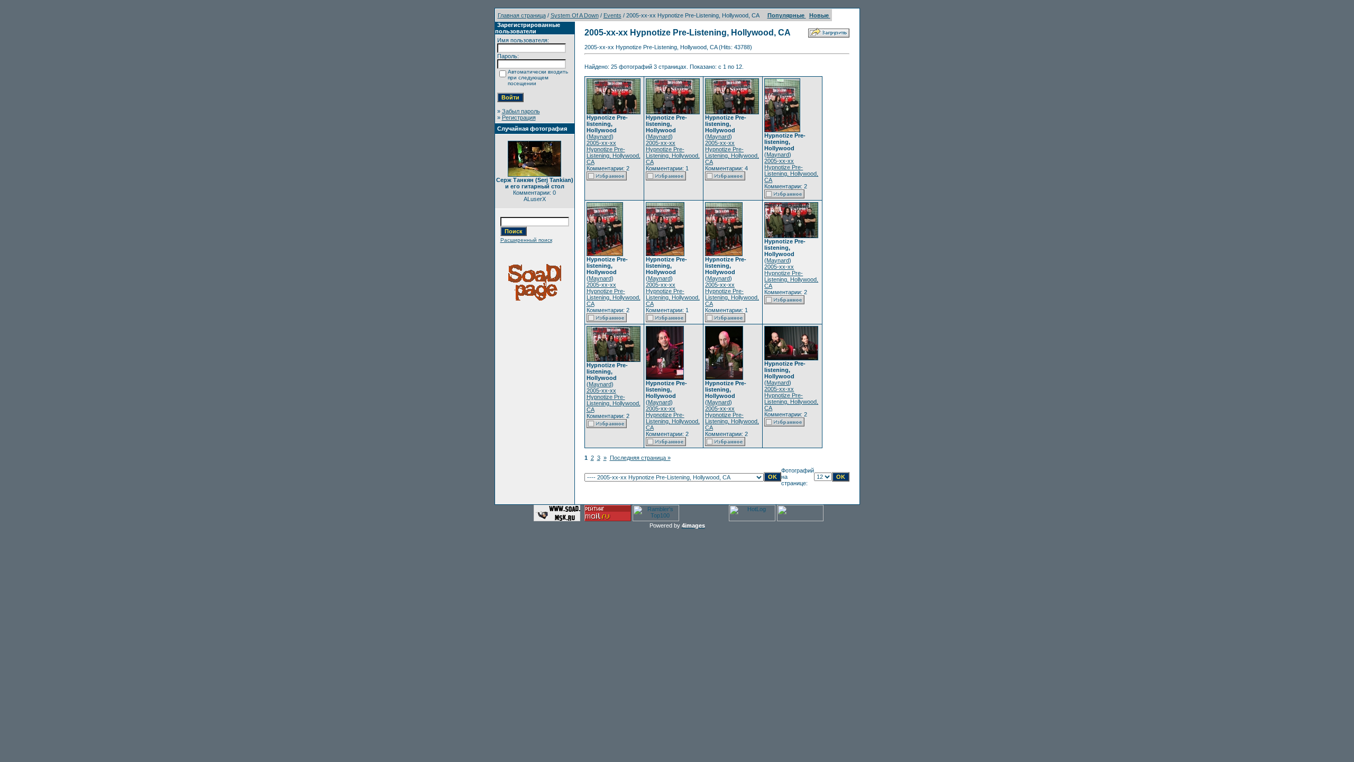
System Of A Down (575, 15)
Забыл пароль (521, 111)
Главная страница (522, 15)
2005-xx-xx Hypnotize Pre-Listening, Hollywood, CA (614, 152)
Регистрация (519, 117)
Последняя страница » (640, 458)
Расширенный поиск (526, 240)
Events (612, 15)
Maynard (600, 136)
